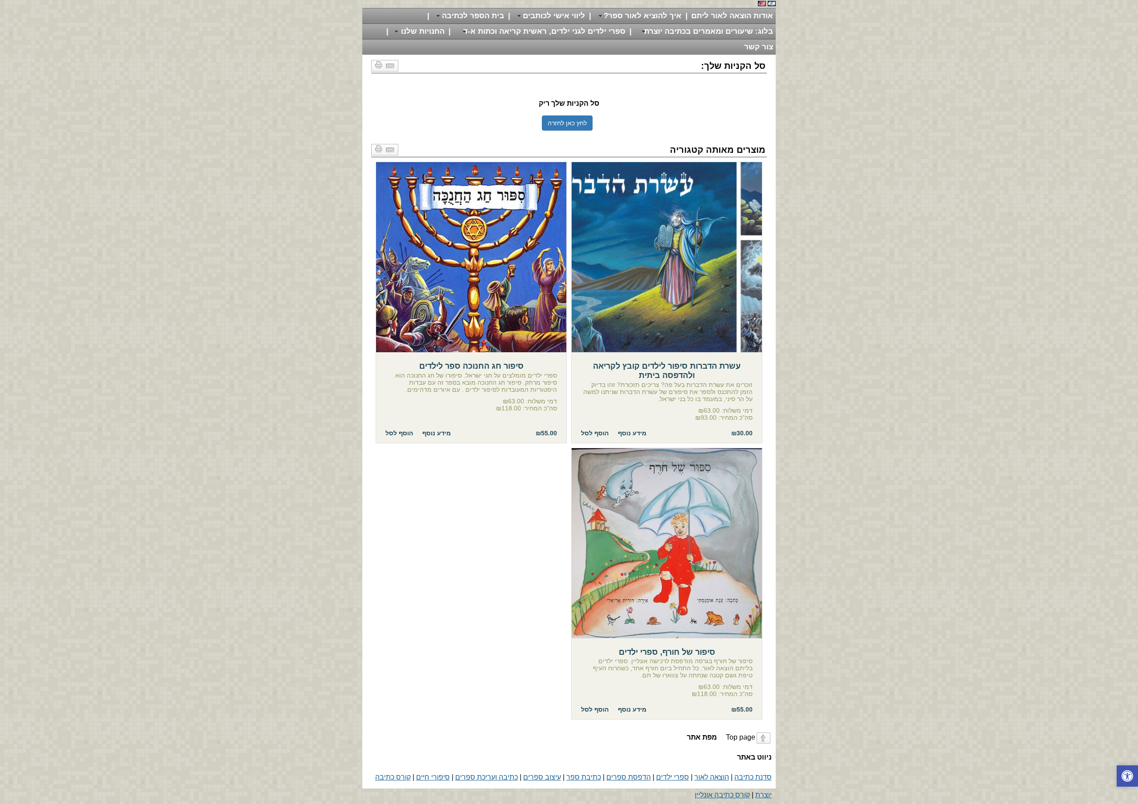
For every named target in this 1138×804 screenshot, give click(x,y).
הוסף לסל (595, 433)
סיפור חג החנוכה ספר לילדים (471, 257)
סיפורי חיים (433, 777)
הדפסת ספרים (628, 777)
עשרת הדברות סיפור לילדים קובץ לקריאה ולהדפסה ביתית (667, 257)
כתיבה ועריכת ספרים (486, 777)
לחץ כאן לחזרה (567, 123)
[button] (1127, 776)
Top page (720, 737)
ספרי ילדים (672, 777)
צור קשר (758, 47)
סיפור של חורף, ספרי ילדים (667, 543)
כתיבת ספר (583, 777)
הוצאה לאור (711, 777)
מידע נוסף (632, 433)
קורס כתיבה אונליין (722, 795)
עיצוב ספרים (542, 777)
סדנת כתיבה (753, 777)
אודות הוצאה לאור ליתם (732, 16)
